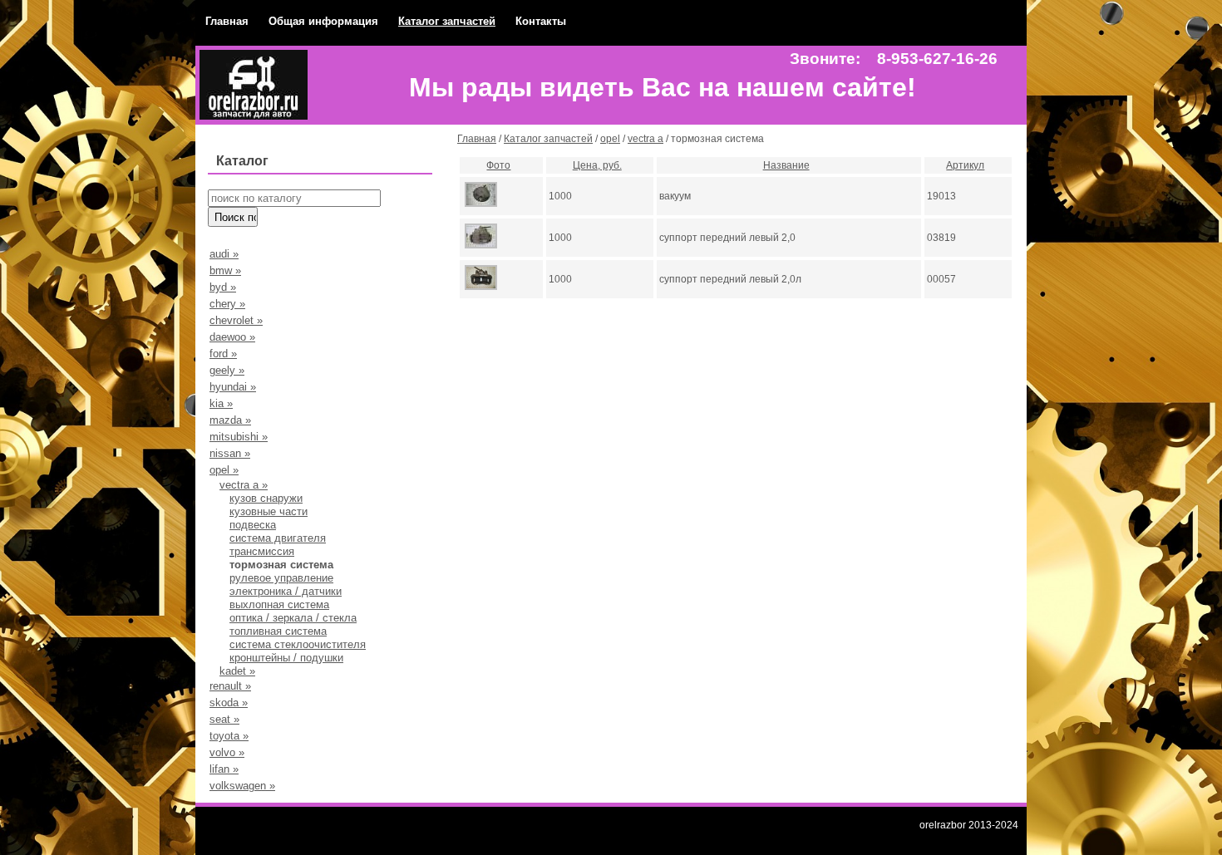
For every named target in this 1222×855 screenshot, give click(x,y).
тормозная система (281, 564)
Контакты (540, 21)
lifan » (224, 769)
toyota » (229, 736)
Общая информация (323, 21)
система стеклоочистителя (297, 644)
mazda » (230, 420)
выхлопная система (279, 604)
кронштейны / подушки (286, 657)
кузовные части (268, 511)
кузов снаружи (266, 498)
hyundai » (232, 387)
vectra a (645, 139)
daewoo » (232, 337)
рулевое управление (281, 578)
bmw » (225, 270)
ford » (223, 353)
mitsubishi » (238, 436)
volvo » (226, 752)
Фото (498, 165)
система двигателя (277, 538)
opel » (224, 470)
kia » (221, 403)
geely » (226, 370)
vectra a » (243, 485)
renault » (230, 686)
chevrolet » (236, 320)
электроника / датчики (285, 591)
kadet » (237, 671)
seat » (224, 719)
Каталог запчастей (446, 21)
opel (610, 139)
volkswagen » (242, 785)
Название (786, 165)
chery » (227, 303)
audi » (224, 254)
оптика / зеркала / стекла (293, 618)
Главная (227, 21)
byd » (222, 287)
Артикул (965, 165)
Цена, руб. (597, 165)
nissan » (229, 453)
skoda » (228, 702)
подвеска (252, 524)
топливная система (278, 631)
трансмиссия (261, 551)
